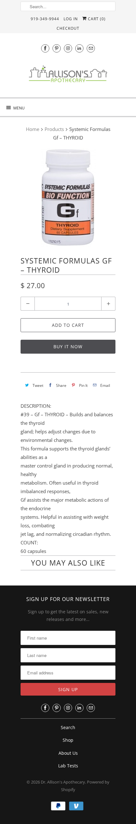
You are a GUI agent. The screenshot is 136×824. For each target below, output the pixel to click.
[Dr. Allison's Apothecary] (68, 76)
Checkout (68, 28)
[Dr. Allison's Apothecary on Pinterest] (57, 48)
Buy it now (68, 347)
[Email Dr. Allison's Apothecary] (91, 48)
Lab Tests (68, 766)
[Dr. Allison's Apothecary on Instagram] (68, 48)
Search (68, 727)
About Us (68, 753)
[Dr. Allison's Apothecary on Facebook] (45, 48)
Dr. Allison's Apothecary (63, 782)
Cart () (96, 19)
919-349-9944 (45, 19)
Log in (71, 19)
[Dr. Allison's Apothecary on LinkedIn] (79, 48)
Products (54, 129)
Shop (68, 740)
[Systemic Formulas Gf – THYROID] (68, 197)
